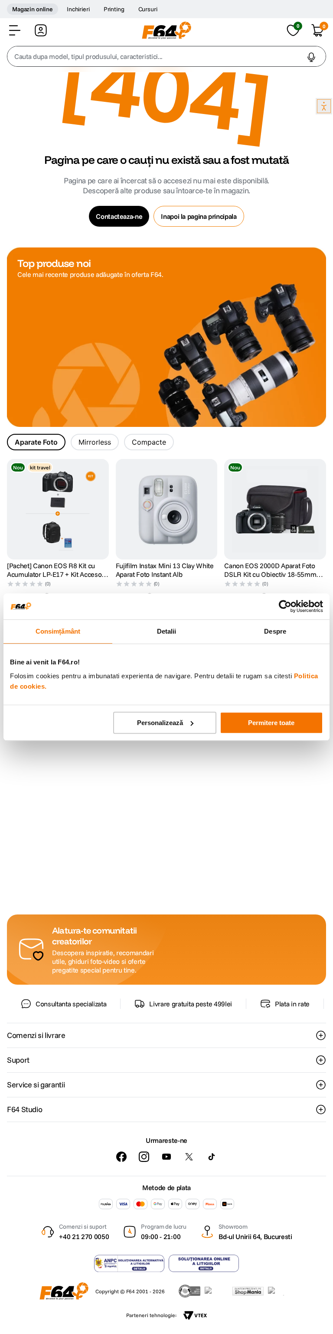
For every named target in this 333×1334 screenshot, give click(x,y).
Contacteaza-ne (119, 216)
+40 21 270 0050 (84, 1236)
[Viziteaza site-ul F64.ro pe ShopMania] (248, 1291)
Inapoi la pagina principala (198, 216)
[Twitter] (189, 1157)
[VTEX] (195, 1315)
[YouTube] (166, 1157)
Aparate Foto (36, 442)
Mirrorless (94, 442)
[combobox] (166, 56)
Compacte (149, 442)
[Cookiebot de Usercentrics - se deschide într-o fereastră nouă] (285, 606)
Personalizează (160, 722)
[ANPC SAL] (129, 1263)
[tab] (36, 442)
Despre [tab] (275, 631)
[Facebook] (121, 1157)
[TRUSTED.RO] (189, 1291)
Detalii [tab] (166, 631)
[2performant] (281, 1291)
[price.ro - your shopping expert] (216, 1291)
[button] (15, 30)
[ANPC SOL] (204, 1263)
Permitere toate (271, 722)
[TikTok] (211, 1157)
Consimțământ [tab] (58, 631)
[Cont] (41, 30)
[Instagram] (144, 1157)
